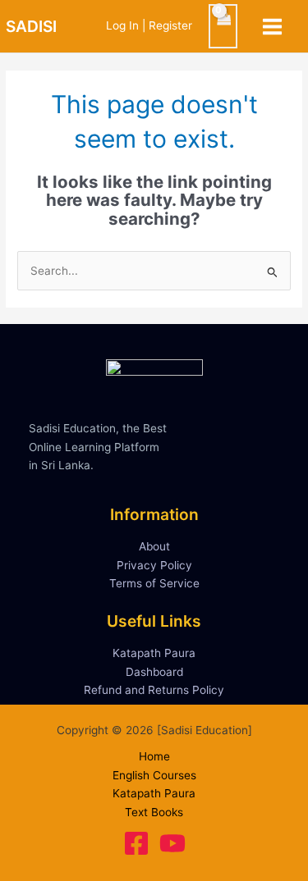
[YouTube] (172, 843)
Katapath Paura (154, 653)
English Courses (154, 775)
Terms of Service (154, 583)
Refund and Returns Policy (154, 689)
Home (154, 756)
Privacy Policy (154, 565)
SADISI (31, 26)
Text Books (154, 812)
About (154, 546)
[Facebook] (136, 843)
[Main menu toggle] (273, 26)
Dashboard (154, 671)
